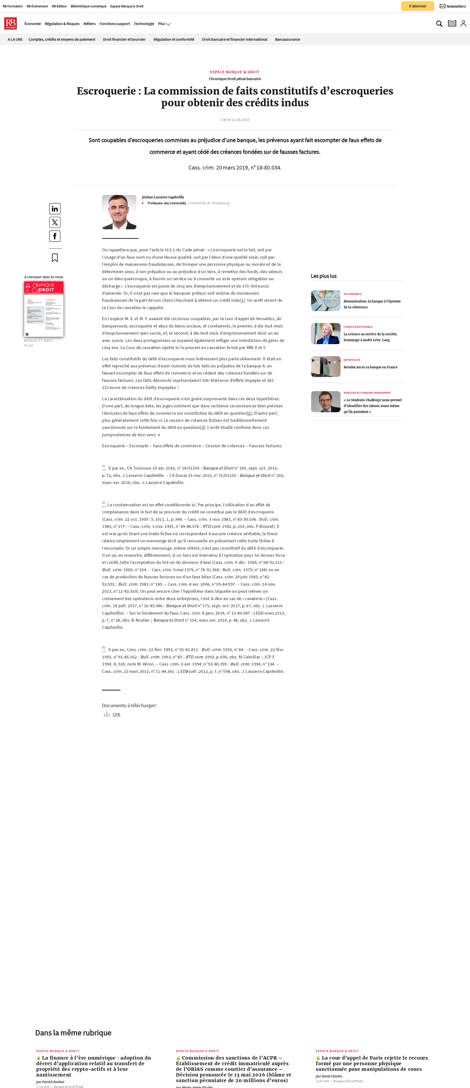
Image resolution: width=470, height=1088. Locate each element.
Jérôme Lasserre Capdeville (163, 197)
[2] (249, 413)
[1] (242, 300)
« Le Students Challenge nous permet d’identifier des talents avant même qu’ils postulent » (373, 406)
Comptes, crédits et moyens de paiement (62, 39)
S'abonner (417, 5)
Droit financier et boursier (124, 39)
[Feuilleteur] (452, 23)
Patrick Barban (50, 1082)
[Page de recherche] (439, 23)
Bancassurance (287, 39)
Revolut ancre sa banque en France (371, 367)
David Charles (329, 1076)
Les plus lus (324, 275)
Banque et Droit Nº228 (348, 1081)
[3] (202, 427)
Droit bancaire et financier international (234, 39)
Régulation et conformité (173, 39)
